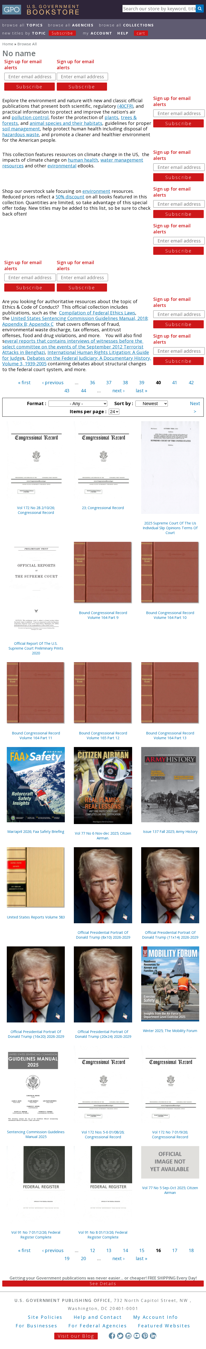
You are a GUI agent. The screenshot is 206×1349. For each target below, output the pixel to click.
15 (141, 1250)
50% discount (70, 197)
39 (141, 382)
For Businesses (37, 1326)
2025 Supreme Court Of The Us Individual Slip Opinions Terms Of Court (170, 528)
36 (92, 382)
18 (191, 1250)
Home (7, 43)
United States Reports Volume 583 (36, 917)
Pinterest (145, 1336)
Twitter (120, 1336)
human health (83, 160)
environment (96, 191)
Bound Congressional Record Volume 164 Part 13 (170, 735)
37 (108, 382)
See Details (103, 1283)
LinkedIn (153, 1336)
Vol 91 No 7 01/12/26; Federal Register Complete (35, 1234)
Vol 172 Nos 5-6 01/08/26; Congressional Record (103, 1134)
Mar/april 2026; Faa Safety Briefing (35, 831)
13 (108, 1250)
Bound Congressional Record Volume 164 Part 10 (170, 615)
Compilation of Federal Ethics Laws (97, 313)
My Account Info (155, 1317)
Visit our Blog (76, 1336)
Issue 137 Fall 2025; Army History (170, 831)
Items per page (87, 411)
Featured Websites (164, 1326)
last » (141, 390)
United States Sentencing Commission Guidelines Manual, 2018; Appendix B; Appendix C (75, 321)
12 (92, 1250)
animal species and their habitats (66, 123)
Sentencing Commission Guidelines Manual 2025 (36, 1134)
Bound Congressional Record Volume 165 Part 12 (103, 735)
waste (32, 134)
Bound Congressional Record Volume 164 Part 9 (103, 615)
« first (24, 382)
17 (174, 1250)
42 (191, 382)
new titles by (37, 33)
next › (118, 390)
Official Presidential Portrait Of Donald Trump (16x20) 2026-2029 (36, 1034)
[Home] (42, 13)
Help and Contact (98, 1317)
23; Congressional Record (103, 507)
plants (111, 117)
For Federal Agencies (97, 1326)
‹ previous (53, 382)
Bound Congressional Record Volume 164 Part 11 (36, 735)
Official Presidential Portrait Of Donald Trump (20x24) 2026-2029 (103, 1034)
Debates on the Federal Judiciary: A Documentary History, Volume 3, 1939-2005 (76, 361)
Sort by (123, 403)
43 (66, 390)
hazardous (14, 134)
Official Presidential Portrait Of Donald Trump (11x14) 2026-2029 (170, 935)
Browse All (22, 25)
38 (125, 382)
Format (36, 403)
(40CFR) (125, 106)
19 (66, 1258)
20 (83, 1258)
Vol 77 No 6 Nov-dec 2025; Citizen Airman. (103, 835)
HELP (123, 33)
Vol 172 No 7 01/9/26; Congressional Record (170, 1134)
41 (174, 382)
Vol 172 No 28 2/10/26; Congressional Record (36, 510)
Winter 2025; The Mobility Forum (170, 1030)
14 (125, 1250)
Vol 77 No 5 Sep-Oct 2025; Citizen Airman (170, 1190)
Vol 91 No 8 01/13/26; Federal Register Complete (102, 1234)
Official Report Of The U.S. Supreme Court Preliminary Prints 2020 (36, 648)
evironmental (61, 166)
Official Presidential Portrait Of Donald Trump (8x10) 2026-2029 (103, 935)
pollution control (30, 117)
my (97, 33)
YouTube (137, 1336)
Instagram (128, 1336)
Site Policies (45, 1317)
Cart (141, 33)
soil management (21, 129)
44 (83, 390)
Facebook (112, 1336)
